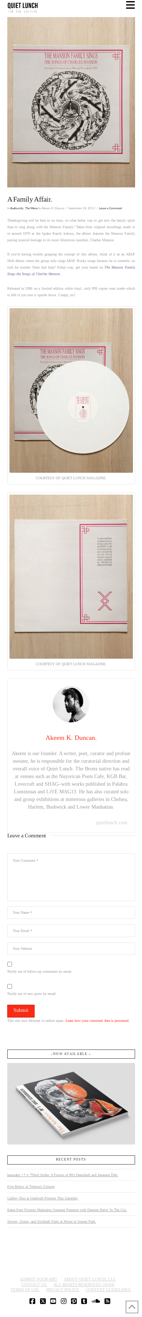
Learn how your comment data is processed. (98, 1021)
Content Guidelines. (108, 1290)
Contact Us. (34, 1284)
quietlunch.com (111, 822)
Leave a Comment (110, 208)
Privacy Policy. (63, 1290)
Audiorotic (17, 208)
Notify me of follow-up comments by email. (39, 971)
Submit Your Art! (39, 1279)
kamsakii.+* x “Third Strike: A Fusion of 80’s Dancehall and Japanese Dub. (62, 1175)
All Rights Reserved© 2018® (84, 1284)
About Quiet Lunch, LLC (90, 1279)
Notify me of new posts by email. (32, 994)
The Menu (31, 208)
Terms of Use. (25, 1290)
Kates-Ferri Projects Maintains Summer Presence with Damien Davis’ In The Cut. (67, 1210)
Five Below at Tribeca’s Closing (31, 1187)
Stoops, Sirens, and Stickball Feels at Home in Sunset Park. (51, 1221)
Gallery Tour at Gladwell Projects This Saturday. (42, 1198)
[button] (130, 5)
